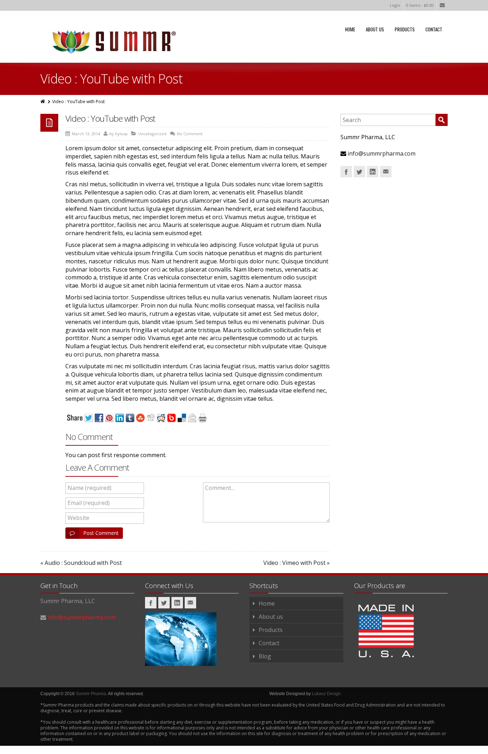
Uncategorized (152, 133)
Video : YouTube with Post (110, 118)
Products (405, 29)
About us (375, 29)
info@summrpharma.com (381, 153)
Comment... (219, 487)
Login (395, 5)
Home (350, 29)
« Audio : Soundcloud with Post (81, 563)
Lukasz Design (326, 693)
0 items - (420, 5)
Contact (433, 29)
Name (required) (89, 487)
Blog (265, 656)
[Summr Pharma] (111, 40)
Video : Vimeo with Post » (296, 563)
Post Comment (101, 533)
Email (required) (89, 502)
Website (78, 517)
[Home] (43, 101)
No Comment (190, 133)
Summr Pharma (91, 693)
